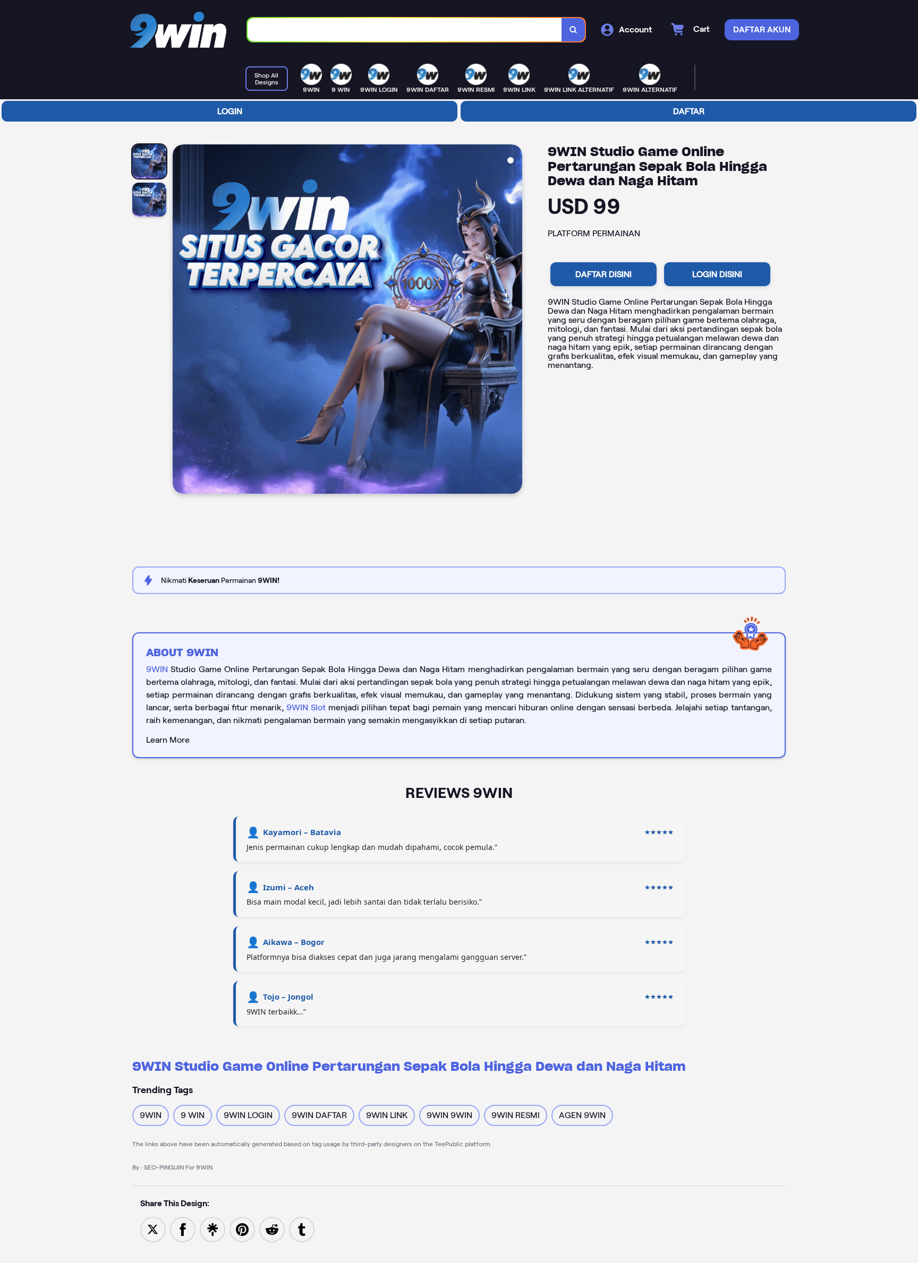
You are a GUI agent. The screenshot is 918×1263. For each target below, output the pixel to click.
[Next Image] (513, 320)
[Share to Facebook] (183, 1228)
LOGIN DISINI (717, 274)
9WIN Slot (306, 707)
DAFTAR (688, 111)
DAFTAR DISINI (603, 274)
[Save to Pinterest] (242, 1228)
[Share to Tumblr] (301, 1228)
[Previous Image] (181, 320)
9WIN (157, 669)
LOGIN (229, 111)
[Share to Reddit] (272, 1228)
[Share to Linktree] (212, 1228)
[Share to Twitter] (153, 1228)
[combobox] (405, 30)
